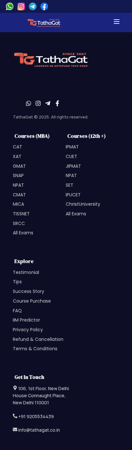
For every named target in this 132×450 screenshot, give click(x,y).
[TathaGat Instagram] (21, 6)
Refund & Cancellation (38, 339)
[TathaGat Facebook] (44, 6)
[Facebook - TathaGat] (57, 104)
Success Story (28, 291)
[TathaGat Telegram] (33, 6)
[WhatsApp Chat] (9, 6)
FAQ (17, 310)
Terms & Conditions (35, 348)
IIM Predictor (26, 320)
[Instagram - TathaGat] (38, 104)
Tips (17, 281)
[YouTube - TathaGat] (48, 104)
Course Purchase (32, 301)
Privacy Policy (28, 329)
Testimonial (26, 272)
